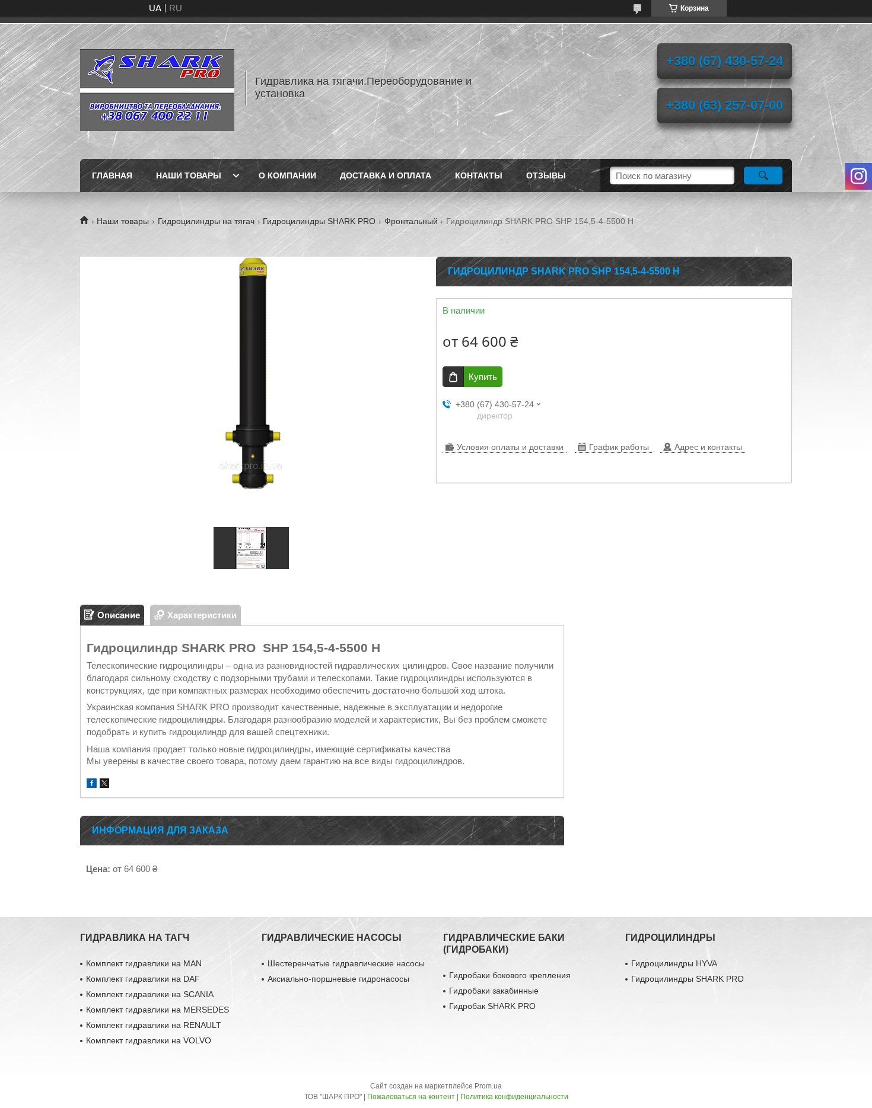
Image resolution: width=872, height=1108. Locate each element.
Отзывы (546, 175)
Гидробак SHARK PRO (492, 1006)
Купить (483, 377)
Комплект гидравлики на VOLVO (148, 1040)
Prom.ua (488, 1086)
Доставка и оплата (385, 175)
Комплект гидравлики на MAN (144, 963)
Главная (112, 175)
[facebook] (92, 785)
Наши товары (188, 175)
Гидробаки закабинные (494, 990)
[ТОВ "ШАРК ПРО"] (157, 87)
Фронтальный (411, 221)
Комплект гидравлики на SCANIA (150, 994)
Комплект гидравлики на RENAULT (153, 1025)
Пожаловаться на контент (411, 1097)
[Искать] (763, 175)
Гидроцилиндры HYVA (674, 963)
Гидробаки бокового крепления (510, 975)
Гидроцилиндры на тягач (206, 221)
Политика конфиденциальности (514, 1097)
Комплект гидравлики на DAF (143, 979)
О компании (287, 175)
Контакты (478, 175)
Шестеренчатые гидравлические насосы (346, 963)
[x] (104, 785)
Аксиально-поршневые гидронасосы (338, 979)
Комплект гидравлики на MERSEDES (157, 1009)
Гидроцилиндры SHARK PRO (319, 221)
